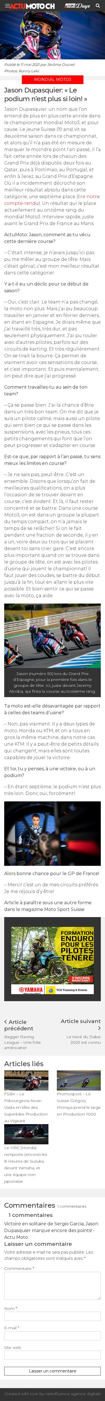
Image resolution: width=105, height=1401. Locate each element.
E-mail (11, 1327)
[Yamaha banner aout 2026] (53, 960)
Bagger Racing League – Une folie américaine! (22, 1042)
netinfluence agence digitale (73, 1393)
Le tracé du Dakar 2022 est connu (83, 1039)
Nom (10, 1308)
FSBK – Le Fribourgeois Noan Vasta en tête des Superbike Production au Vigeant (26, 1107)
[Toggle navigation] (9, 5)
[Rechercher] (98, 5)
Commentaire (19, 1268)
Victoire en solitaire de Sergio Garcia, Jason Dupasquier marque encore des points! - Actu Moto (51, 1230)
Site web (12, 1347)
